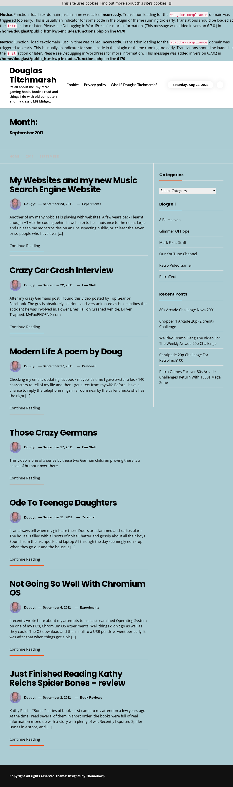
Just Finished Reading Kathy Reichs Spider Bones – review (67, 678)
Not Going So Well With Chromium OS (77, 588)
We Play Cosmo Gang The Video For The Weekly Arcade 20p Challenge (182, 779)
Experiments (91, 204)
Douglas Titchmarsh (33, 75)
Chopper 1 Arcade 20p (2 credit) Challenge (124, 775)
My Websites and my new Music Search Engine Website (73, 185)
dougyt (29, 204)
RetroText (167, 276)
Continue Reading (25, 245)
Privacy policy (95, 84)
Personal (89, 366)
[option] (55, 777)
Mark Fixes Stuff (172, 242)
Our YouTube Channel (178, 253)
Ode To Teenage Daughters (63, 503)
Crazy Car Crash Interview (61, 270)
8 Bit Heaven (170, 219)
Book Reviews (91, 697)
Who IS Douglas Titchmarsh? (134, 84)
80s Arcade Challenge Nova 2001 (187, 309)
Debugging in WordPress (84, 25)
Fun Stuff (89, 285)
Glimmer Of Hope (174, 231)
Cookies (72, 84)
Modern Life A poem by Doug (66, 351)
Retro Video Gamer (175, 265)
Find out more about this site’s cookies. (133, 3)
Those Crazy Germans (53, 433)
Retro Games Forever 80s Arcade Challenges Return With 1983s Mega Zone (190, 377)
